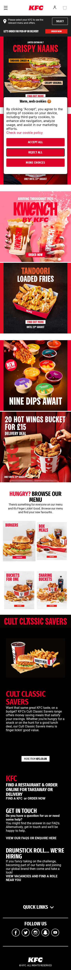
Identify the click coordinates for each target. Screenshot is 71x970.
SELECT (60, 21)
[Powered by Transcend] (5, 172)
